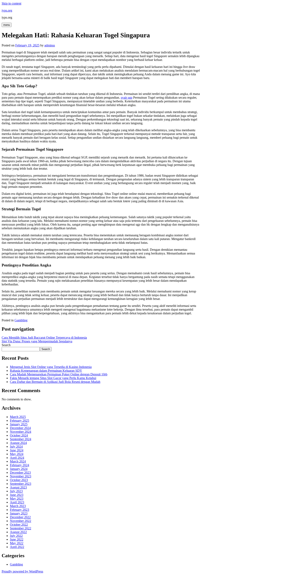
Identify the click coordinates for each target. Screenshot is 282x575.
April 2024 (17, 457)
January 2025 (18, 424)
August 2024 (18, 443)
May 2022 (16, 543)
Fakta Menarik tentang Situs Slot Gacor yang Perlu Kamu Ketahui (53, 378)
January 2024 (18, 469)
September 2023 (20, 483)
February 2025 (19, 420)
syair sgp (126, 97)
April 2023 (17, 502)
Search (6, 345)
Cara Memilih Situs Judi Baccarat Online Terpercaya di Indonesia (44, 337)
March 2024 (18, 461)
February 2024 (19, 465)
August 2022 (18, 532)
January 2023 (18, 513)
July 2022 (16, 535)
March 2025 (18, 417)
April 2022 (17, 547)
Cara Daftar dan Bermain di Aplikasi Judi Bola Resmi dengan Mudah (55, 381)
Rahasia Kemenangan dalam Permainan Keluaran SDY (46, 370)
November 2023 (20, 476)
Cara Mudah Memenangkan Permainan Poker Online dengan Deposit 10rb (58, 374)
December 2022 (20, 517)
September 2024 (20, 439)
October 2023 (19, 480)
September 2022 (20, 528)
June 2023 (16, 495)
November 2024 (20, 431)
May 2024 (16, 454)
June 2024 (16, 450)
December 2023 (20, 472)
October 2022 (19, 524)
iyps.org (7, 10)
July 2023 (16, 491)
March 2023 (18, 506)
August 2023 (18, 487)
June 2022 (16, 539)
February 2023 (19, 509)
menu (6, 24)
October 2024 (19, 435)
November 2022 (20, 521)
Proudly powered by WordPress (22, 571)
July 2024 (16, 446)
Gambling (20, 320)
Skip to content (11, 3)
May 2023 (16, 498)
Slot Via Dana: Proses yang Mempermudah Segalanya (37, 341)
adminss (49, 45)
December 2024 (20, 428)
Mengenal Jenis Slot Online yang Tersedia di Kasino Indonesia (51, 367)
